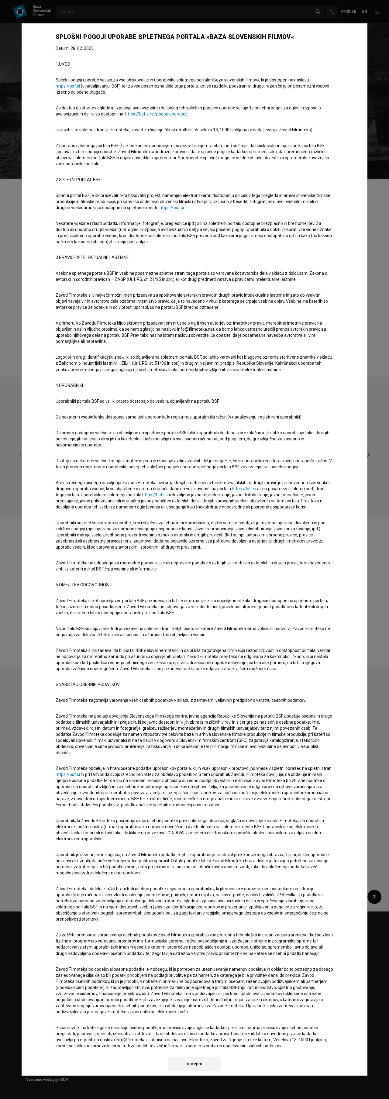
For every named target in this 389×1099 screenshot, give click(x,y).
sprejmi (194, 1063)
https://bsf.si (68, 86)
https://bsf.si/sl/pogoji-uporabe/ (156, 114)
